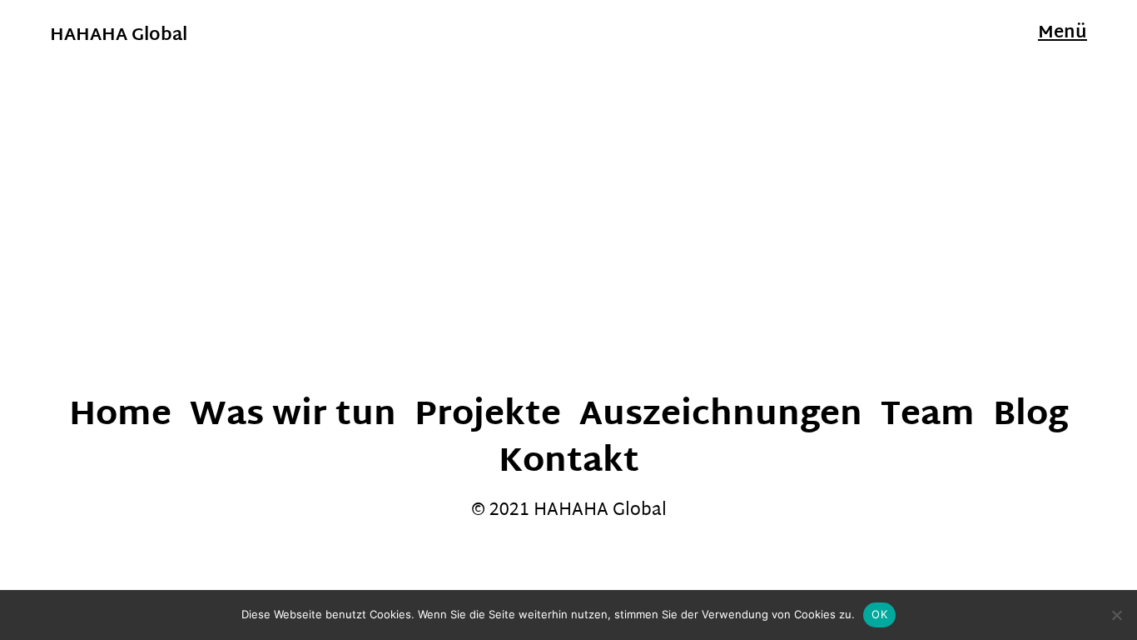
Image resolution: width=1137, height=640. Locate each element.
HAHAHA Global (118, 36)
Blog (1030, 416)
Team (928, 416)
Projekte (488, 416)
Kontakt (569, 462)
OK (879, 614)
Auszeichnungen (720, 416)
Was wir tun (293, 416)
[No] (1116, 615)
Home (120, 416)
